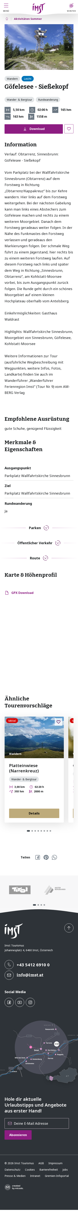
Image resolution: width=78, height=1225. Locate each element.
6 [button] (44, 831)
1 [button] (28, 831)
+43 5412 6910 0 (33, 964)
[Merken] (68, 128)
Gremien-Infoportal (57, 1176)
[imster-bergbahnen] (55, 889)
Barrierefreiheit (48, 1169)
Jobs (65, 1169)
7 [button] (47, 831)
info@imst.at (30, 975)
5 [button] (41, 831)
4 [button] (38, 831)
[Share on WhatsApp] (54, 857)
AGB (41, 1163)
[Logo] (39, 8)
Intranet (35, 1176)
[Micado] (14, 1187)
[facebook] (9, 1002)
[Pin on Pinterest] (46, 857)
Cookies (30, 1169)
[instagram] (30, 1002)
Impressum (55, 1163)
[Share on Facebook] (38, 857)
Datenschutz (12, 1169)
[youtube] (19, 1002)
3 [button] (35, 831)
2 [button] (32, 831)
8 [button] (50, 831)
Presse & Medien (15, 1176)
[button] (39, 47)
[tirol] (20, 889)
